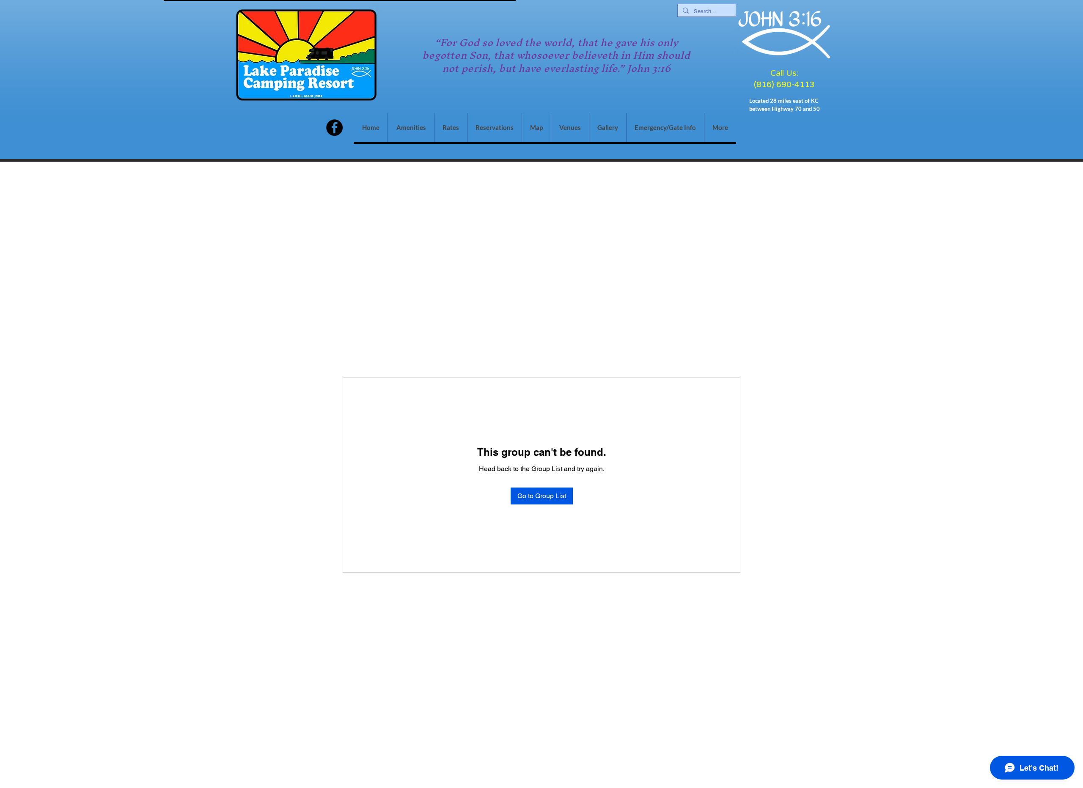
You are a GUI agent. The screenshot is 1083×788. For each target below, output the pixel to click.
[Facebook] (334, 127)
